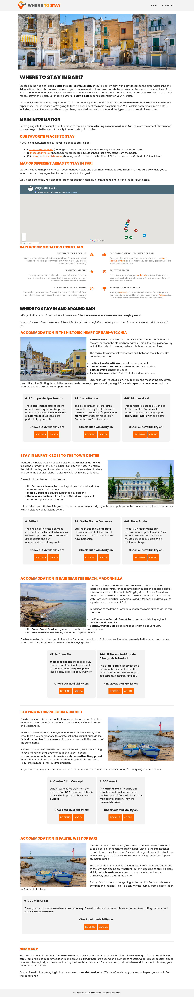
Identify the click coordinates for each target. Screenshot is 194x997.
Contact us (168, 5)
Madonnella (142, 275)
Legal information (112, 992)
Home (154, 5)
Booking (41, 434)
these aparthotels (40, 153)
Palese (162, 295)
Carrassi (123, 292)
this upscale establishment (47, 156)
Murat (123, 261)
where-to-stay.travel (91, 992)
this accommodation (41, 149)
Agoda (54, 434)
